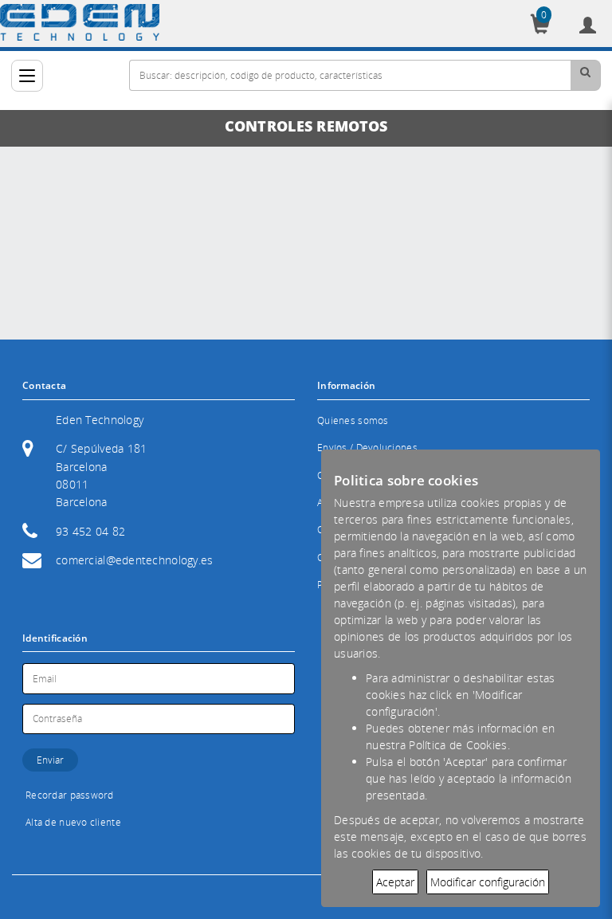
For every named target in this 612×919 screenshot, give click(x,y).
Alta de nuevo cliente (73, 822)
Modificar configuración (487, 882)
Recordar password (70, 795)
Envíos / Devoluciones (367, 447)
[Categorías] (27, 76)
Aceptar (395, 882)
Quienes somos (353, 420)
